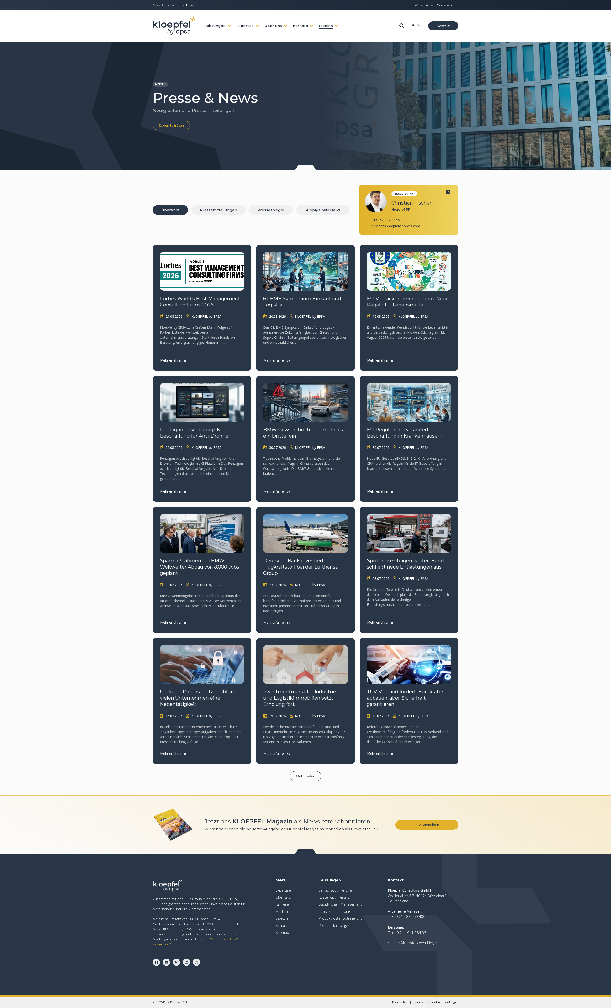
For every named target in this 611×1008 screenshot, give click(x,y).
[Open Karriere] (311, 26)
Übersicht (170, 210)
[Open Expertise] (257, 26)
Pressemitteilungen (218, 210)
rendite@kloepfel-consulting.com (415, 942)
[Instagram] (196, 962)
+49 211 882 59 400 (408, 916)
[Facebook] (156, 962)
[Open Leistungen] (229, 26)
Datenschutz (400, 1002)
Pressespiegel (271, 210)
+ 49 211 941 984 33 (408, 932)
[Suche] (401, 25)
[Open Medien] (336, 26)
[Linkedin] (448, 192)
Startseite (159, 5)
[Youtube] (166, 962)
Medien (176, 5)
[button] (305, 776)
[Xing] (176, 962)
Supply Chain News (323, 210)
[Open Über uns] (285, 26)
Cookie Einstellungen (444, 1002)
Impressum (419, 1002)
